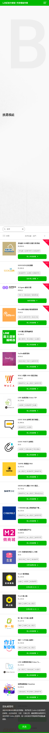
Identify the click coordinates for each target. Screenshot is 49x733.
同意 (24, 727)
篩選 (7, 236)
